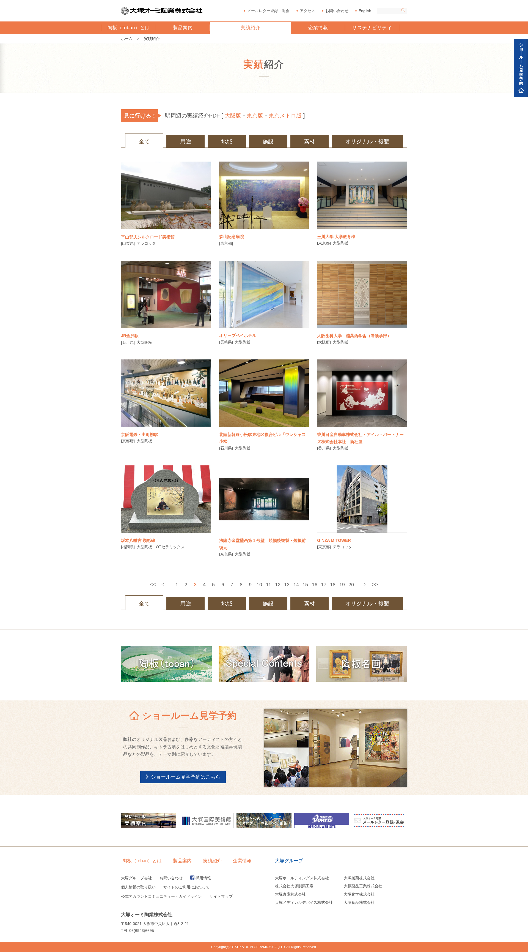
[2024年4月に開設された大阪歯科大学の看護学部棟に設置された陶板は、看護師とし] (362, 294)
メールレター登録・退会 (268, 11)
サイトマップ (221, 896)
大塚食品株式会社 (359, 902)
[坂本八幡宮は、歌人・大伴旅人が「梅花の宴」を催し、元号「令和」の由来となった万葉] (166, 499)
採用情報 (203, 878)
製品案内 (183, 27)
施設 (268, 141)
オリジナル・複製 (367, 141)
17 (323, 584)
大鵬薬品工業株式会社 (363, 886)
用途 (185, 141)
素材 (309, 141)
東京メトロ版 (285, 116)
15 (305, 584)
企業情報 (318, 27)
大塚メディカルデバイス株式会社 (304, 902)
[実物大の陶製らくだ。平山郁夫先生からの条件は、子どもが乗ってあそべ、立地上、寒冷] (166, 195)
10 (259, 584)
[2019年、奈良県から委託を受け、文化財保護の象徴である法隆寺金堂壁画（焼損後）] (264, 499)
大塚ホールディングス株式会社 (302, 878)
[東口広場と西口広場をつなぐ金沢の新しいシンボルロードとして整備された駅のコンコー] (166, 294)
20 (351, 584)
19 (342, 584)
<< (153, 584)
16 (314, 584)
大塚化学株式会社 (359, 894)
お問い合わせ (336, 11)
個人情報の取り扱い (138, 887)
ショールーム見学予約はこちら (185, 777)
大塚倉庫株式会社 (290, 894)
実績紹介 (250, 27)
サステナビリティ (372, 27)
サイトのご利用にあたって (186, 887)
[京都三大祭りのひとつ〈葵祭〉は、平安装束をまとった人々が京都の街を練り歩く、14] (166, 393)
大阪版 (233, 116)
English (365, 11)
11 (268, 584)
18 (333, 584)
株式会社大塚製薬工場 (294, 886)
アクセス (307, 11)
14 (296, 584)
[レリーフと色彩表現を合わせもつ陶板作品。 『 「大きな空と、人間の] (264, 294)
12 (277, 584)
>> (375, 584)
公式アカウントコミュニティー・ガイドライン (161, 896)
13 (287, 584)
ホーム (127, 38)
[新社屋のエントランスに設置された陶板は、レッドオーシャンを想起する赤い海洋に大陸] (362, 393)
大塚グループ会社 (136, 878)
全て (144, 141)
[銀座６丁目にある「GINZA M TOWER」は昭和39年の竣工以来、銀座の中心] (362, 499)
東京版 (255, 116)
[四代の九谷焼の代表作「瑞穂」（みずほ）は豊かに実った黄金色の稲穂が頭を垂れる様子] (264, 393)
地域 (226, 141)
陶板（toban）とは (128, 29)
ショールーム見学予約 (521, 68)
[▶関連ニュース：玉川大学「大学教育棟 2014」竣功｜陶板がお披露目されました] (362, 195)
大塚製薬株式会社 (359, 878)
